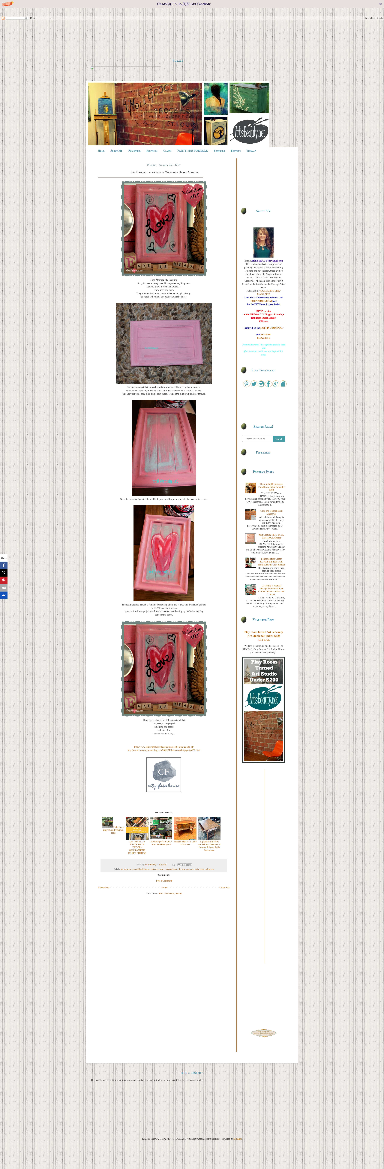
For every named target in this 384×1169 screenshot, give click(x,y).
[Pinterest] (4, 588)
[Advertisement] (178, 33)
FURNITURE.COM (261, 301)
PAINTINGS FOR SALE (192, 151)
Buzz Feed (266, 334)
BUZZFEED (263, 338)
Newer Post (103, 887)
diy (180, 869)
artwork (127, 869)
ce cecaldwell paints (140, 869)
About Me (116, 151)
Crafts (167, 151)
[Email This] (178, 864)
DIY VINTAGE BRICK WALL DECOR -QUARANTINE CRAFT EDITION (137, 847)
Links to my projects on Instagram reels (113, 830)
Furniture (134, 151)
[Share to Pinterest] (190, 864)
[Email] (4, 595)
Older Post (224, 887)
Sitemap (251, 151)
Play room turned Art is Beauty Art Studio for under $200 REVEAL (263, 635)
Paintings (152, 151)
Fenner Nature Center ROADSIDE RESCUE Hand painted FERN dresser (271, 562)
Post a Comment (164, 880)
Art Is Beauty (151, 864)
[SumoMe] (4, 603)
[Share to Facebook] (187, 864)
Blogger (237, 1139)
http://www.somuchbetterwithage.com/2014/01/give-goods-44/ (164, 747)
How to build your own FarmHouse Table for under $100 (271, 487)
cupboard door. (171, 869)
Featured (219, 151)
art (122, 869)
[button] (192, 4)
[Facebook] (4, 573)
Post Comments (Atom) (170, 893)
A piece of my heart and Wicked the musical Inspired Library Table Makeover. (209, 846)
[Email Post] (173, 864)
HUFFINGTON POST (272, 328)
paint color (199, 869)
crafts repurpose (157, 869)
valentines (209, 869)
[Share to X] (184, 864)
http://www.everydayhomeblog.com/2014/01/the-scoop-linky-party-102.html (164, 750)
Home (101, 151)
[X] (4, 580)
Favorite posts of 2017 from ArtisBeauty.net (161, 843)
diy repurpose (188, 869)
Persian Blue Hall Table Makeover (185, 843)
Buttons (236, 151)
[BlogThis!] (181, 864)
